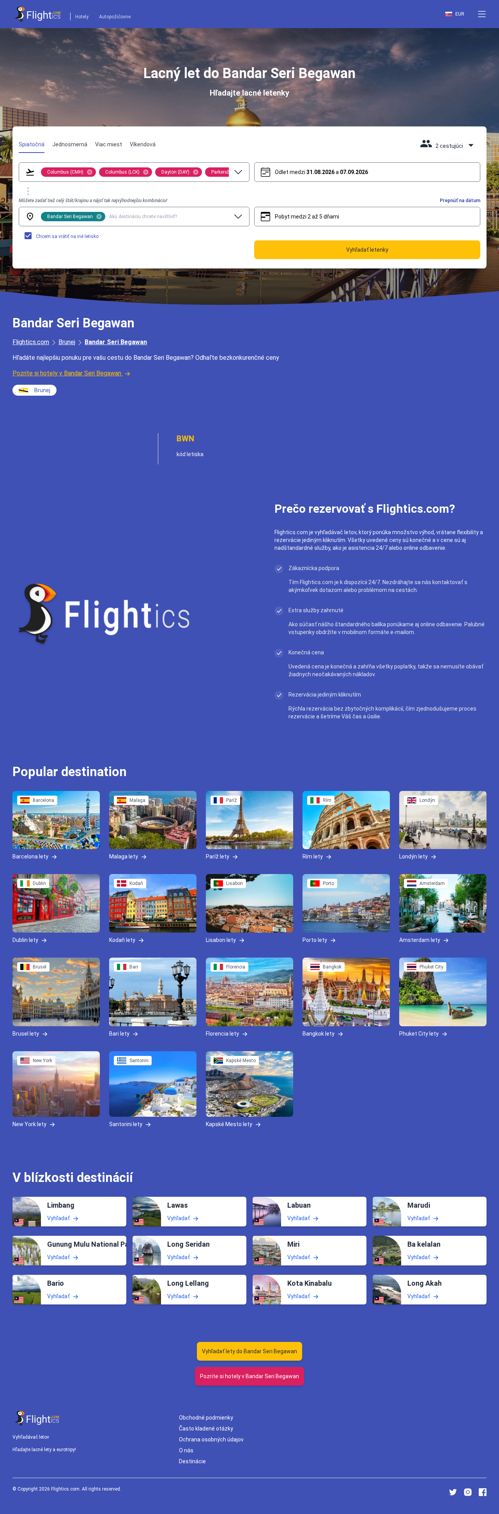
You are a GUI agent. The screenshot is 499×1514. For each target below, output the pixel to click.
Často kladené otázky (206, 1428)
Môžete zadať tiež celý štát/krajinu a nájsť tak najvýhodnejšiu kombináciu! (93, 200)
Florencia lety (222, 1034)
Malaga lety (123, 856)
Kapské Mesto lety (229, 1124)
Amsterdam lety (419, 940)
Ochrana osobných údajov (211, 1439)
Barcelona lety (30, 856)
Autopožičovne (115, 17)
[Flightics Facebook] (483, 1492)
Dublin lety (25, 940)
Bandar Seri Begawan (116, 342)
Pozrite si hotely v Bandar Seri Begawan (66, 373)
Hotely (81, 17)
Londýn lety (413, 856)
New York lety (29, 1124)
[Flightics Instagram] (467, 1492)
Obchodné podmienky (206, 1417)
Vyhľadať (58, 1218)
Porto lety (315, 940)
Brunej (66, 342)
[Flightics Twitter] (453, 1492)
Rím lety (313, 856)
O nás (186, 1450)
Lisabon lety (221, 940)
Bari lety (119, 1034)
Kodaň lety (122, 940)
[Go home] (37, 1418)
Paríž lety (217, 856)
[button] (482, 14)
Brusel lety (25, 1034)
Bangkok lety (318, 1034)
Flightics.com (30, 342)
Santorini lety (125, 1124)
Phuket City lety (419, 1034)
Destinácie (192, 1461)
